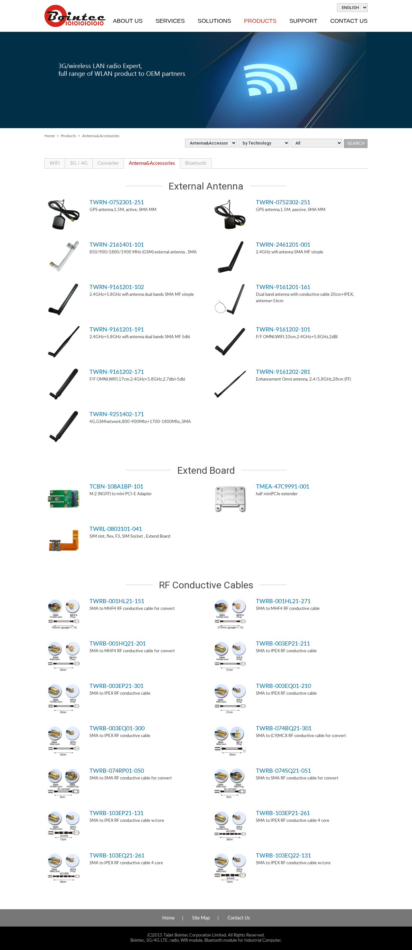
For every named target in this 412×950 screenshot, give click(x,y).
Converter (108, 163)
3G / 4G (79, 163)
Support (303, 21)
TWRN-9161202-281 (283, 372)
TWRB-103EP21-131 (116, 813)
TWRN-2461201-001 (283, 245)
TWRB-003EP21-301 (116, 686)
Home (49, 136)
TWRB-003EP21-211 (283, 644)
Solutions (214, 21)
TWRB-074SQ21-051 (283, 771)
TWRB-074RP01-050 (116, 771)
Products (260, 21)
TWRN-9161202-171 (116, 372)
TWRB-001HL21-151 (116, 601)
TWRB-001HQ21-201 (117, 644)
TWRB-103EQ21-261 (117, 855)
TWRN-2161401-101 (116, 245)
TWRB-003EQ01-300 (117, 728)
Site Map (201, 918)
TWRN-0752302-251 (283, 202)
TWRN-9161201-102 (116, 287)
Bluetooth (195, 163)
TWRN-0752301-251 (116, 202)
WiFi (55, 163)
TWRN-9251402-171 (116, 414)
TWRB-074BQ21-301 (284, 728)
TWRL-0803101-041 (115, 529)
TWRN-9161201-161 (283, 287)
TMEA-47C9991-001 (282, 486)
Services (170, 21)
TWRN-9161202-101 (283, 329)
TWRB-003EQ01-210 (283, 686)
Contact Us (349, 21)
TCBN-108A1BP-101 (116, 486)
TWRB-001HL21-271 (283, 601)
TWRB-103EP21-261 (283, 813)
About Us (128, 21)
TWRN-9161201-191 (116, 329)
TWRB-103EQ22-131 (283, 855)
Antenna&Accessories (152, 163)
